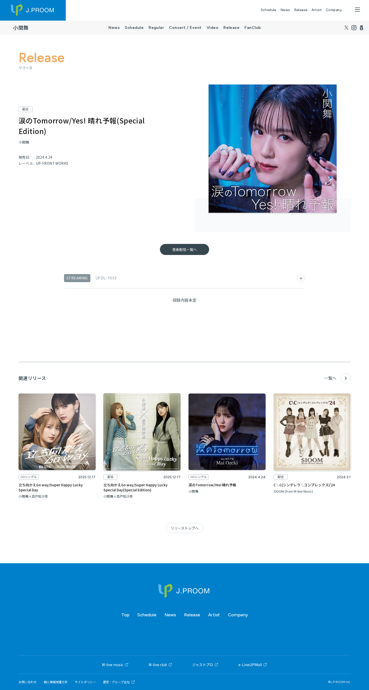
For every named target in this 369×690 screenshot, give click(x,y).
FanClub (252, 27)
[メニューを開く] (357, 9)
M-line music (112, 664)
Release (301, 10)
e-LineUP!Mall (250, 664)
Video (212, 27)
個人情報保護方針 (56, 682)
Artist (317, 10)
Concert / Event (185, 27)
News (285, 10)
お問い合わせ (28, 682)
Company (334, 10)
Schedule (268, 10)
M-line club (158, 664)
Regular (156, 27)
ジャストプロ (202, 664)
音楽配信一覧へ (184, 249)
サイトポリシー (85, 682)
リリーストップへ (185, 528)
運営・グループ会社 (116, 682)
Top (125, 615)
